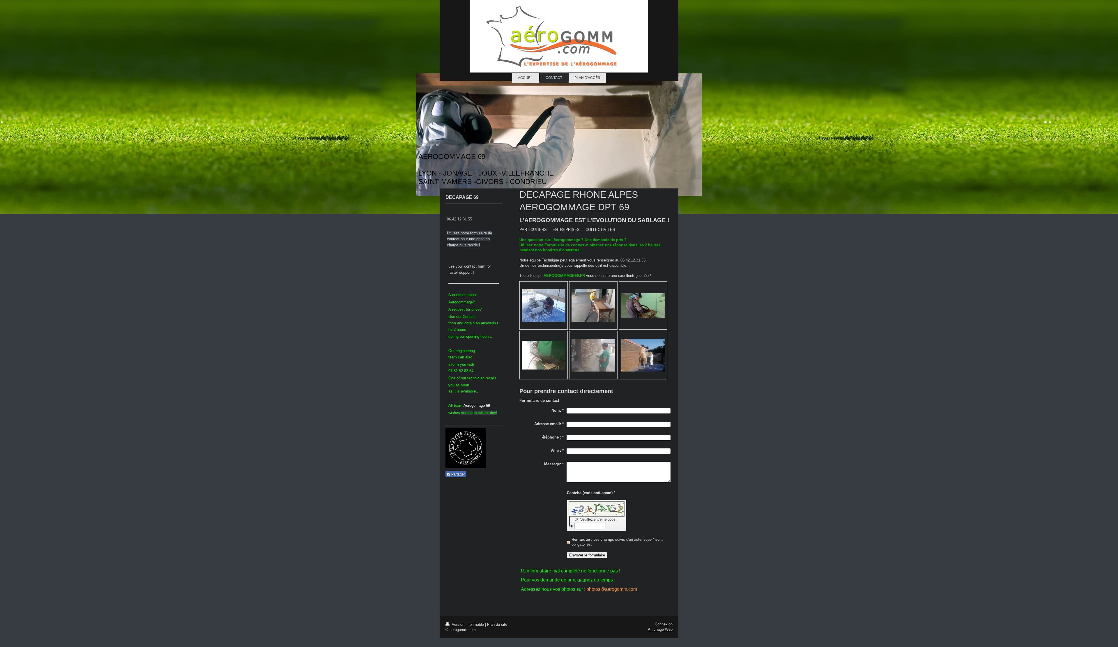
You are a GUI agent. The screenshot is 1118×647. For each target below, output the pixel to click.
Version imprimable (468, 624)
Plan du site (497, 624)
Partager (457, 474)
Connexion (664, 624)
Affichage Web (660, 629)
